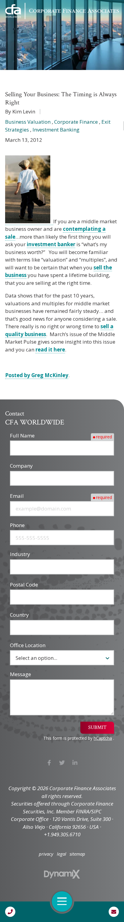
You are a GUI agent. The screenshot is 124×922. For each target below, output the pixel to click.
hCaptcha (103, 738)
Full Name (22, 435)
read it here (50, 349)
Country (19, 614)
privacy (46, 854)
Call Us (10, 912)
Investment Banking (56, 129)
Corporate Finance (76, 121)
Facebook (49, 762)
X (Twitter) (62, 762)
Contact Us (114, 912)
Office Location (27, 645)
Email (17, 495)
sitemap (77, 854)
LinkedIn (74, 762)
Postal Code (24, 584)
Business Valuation (28, 121)
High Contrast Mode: (30, 24)
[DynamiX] (62, 874)
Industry (20, 554)
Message (20, 674)
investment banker (51, 244)
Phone (17, 525)
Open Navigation (62, 901)
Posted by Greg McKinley (36, 375)
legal (61, 854)
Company (21, 465)
